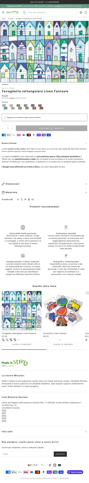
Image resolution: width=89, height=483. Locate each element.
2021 (4, 413)
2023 (4, 418)
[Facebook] (18, 199)
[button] (49, 12)
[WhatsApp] (29, 199)
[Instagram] (54, 465)
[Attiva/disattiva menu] (3, 12)
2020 (4, 410)
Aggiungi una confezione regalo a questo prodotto (24, 117)
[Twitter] (22, 199)
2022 (4, 415)
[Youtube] (59, 465)
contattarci (57, 6)
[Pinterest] (25, 199)
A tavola (10, 18)
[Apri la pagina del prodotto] (22, 311)
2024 (4, 421)
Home (4, 18)
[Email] (33, 199)
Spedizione (12, 98)
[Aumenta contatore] (12, 128)
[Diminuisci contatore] (4, 128)
